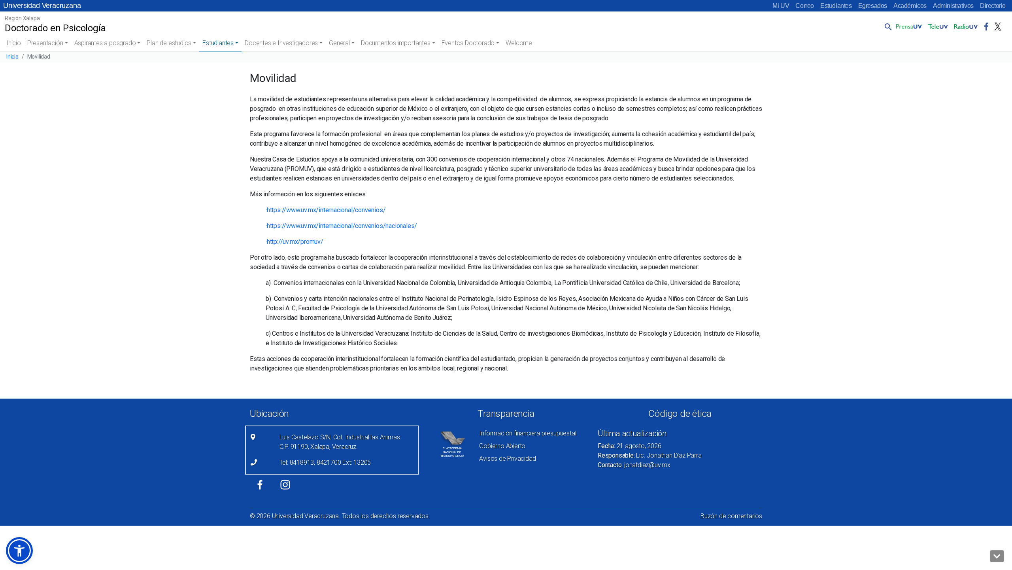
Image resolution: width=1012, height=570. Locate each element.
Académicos (910, 5)
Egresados (872, 5)
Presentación (45, 43)
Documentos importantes (395, 43)
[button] (886, 26)
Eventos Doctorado (468, 43)
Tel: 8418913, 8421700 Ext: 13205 (325, 462)
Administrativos (953, 5)
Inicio (13, 43)
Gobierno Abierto (502, 446)
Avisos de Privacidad (507, 458)
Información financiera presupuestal (527, 433)
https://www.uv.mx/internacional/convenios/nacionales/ (342, 226)
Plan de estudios (169, 43)
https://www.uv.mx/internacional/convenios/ (327, 210)
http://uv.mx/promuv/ (295, 241)
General (339, 43)
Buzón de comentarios (731, 516)
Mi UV (780, 5)
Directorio (993, 5)
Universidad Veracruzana (42, 6)
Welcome (519, 43)
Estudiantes (836, 5)
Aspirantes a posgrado (105, 43)
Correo (804, 5)
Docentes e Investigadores (281, 43)
